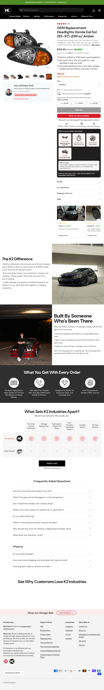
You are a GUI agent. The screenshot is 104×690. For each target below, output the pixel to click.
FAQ (41, 626)
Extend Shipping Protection (50, 651)
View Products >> (66, 613)
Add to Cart (52, 463)
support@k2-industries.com (25, 95)
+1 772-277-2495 (79, 60)
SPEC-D (59, 90)
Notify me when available (79, 116)
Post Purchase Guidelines (49, 647)
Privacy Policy (45, 634)
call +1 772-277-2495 (83, 173)
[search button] (20, 10)
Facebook (69, 630)
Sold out (78, 110)
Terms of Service (46, 643)
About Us (82, 630)
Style (59, 81)
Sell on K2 (82, 641)
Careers (82, 645)
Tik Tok (68, 634)
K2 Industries (11, 682)
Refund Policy (45, 630)
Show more (96, 45)
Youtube (69, 638)
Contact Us (83, 626)
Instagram (69, 626)
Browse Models (15, 16)
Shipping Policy (46, 638)
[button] (99, 10)
